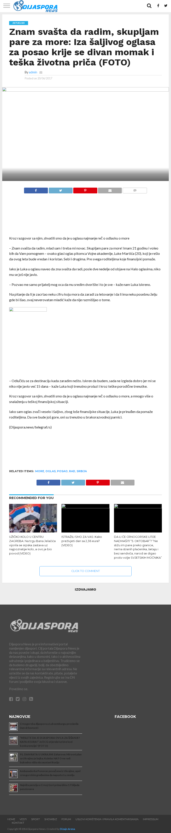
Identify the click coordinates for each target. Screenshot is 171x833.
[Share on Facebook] (36, 189)
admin (33, 72)
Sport (35, 819)
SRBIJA (82, 471)
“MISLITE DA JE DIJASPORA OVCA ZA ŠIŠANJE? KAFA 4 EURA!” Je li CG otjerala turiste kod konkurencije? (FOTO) (50, 741)
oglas (50, 471)
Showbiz (50, 819)
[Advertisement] (85, 217)
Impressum (150, 819)
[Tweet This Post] (61, 189)
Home (11, 819)
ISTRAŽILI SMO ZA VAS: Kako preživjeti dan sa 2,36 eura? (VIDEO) (81, 541)
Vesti (23, 819)
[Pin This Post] (85, 189)
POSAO (62, 471)
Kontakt (18, 822)
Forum (66, 819)
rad (72, 471)
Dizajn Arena (67, 828)
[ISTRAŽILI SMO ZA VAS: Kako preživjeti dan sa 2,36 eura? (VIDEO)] (85, 507)
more (39, 471)
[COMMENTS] (134, 189)
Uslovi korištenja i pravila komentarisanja (106, 819)
